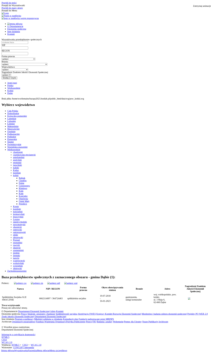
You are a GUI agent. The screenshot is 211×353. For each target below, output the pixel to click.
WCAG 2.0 (7, 342)
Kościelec (23, 196)
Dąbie (21, 183)
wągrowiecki (19, 260)
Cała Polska (12, 111)
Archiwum (163, 321)
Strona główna (7, 350)
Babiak (22, 178)
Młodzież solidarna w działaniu (48, 319)
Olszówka (23, 198)
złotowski (17, 268)
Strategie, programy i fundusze (41, 314)
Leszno (16, 219)
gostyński (17, 160)
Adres (53, 311)
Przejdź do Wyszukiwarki (13, 5)
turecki (16, 258)
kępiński (17, 173)
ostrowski (17, 229)
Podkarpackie (13, 134)
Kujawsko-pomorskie (17, 116)
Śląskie (10, 142)
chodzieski (18, 152)
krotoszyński (19, 214)
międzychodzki (20, 222)
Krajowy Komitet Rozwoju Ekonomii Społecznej (118, 314)
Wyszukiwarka (21, 350)
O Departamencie (15, 26)
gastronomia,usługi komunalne (134, 298)
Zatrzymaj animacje (202, 6)
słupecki (17, 248)
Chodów (23, 180)
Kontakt (11, 34)
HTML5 (5, 337)
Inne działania (13, 31)
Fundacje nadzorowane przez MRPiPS (96, 319)
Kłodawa (23, 188)
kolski (16, 175)
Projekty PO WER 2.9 (197, 314)
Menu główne (43, 350)
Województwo (8, 67)
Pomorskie (12, 139)
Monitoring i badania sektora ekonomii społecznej (164, 314)
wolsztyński (18, 263)
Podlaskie (11, 136)
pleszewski (18, 237)
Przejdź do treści (9, 3)
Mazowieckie (13, 129)
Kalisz (16, 170)
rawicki (16, 245)
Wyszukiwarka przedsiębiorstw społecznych (22, 39)
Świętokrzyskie (14, 144)
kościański (18, 211)
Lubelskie (11, 118)
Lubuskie (11, 121)
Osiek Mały (24, 201)
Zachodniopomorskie (17, 271)
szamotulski (18, 250)
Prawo (24, 314)
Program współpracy (24, 319)
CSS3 (4, 340)
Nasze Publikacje (150, 321)
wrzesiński (18, 266)
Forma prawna (8, 56)
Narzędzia (32, 350)
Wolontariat (118, 321)
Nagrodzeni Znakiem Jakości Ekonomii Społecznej (25, 72)
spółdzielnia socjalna (76, 298)
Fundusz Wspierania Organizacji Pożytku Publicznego (60, 321)
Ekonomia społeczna (16, 29)
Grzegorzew (24, 186)
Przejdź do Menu (9, 10)
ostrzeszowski (19, 232)
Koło (21, 191)
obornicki (17, 227)
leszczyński (18, 217)
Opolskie (11, 131)
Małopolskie (13, 126)
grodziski (17, 162)
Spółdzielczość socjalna (66, 314)
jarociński (17, 165)
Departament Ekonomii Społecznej (34, 311)
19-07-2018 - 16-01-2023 (105, 298)
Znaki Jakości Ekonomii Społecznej (18, 316)
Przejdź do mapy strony (12, 8)
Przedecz (23, 204)
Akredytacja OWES (87, 314)
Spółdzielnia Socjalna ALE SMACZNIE (14, 298)
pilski (15, 235)
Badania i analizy (104, 321)
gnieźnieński (18, 157)
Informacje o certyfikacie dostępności (18, 334)
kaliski (16, 167)
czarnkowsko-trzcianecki (24, 155)
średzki (16, 253)
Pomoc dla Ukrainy (133, 321)
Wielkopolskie (13, 149)
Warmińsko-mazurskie (17, 147)
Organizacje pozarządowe (23, 321)
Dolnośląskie (13, 113)
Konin (16, 206)
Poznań (16, 240)
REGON (6, 51)
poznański (17, 242)
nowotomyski (19, 224)
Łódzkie (11, 124)
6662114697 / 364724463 (51, 298)
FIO (94, 321)
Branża (5, 61)
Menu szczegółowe (58, 350)
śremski (16, 255)
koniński (17, 209)
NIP (3, 45)
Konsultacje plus (70, 319)
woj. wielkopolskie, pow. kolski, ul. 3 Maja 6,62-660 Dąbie (165, 298)
